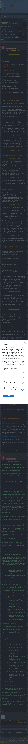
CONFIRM (8, 395)
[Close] (25, 343)
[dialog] (14, 372)
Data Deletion (6, 401)
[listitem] (14, 369)
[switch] (22, 372)
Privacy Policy (22, 401)
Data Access (14, 401)
